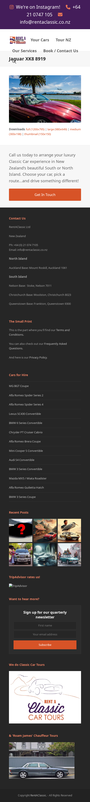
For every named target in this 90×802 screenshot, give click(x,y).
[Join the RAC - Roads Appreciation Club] (45, 530)
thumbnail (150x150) (37, 134)
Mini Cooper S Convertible (26, 451)
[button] (14, 62)
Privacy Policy (38, 357)
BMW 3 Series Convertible (25, 469)
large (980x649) (57, 129)
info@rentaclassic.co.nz (45, 22)
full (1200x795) (35, 129)
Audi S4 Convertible (21, 460)
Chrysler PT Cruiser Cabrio (26, 432)
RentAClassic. (38, 795)
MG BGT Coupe (19, 386)
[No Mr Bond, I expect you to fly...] (69, 530)
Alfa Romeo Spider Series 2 (26, 395)
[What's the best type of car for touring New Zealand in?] (20, 530)
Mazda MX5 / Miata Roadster (28, 478)
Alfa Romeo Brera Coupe (25, 441)
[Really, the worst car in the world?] (45, 554)
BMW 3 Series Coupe (22, 497)
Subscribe (45, 645)
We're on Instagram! (38, 7)
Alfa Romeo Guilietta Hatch (26, 487)
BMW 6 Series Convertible (25, 423)
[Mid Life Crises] (69, 554)
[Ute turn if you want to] (20, 554)
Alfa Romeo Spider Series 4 (26, 404)
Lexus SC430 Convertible (25, 414)
